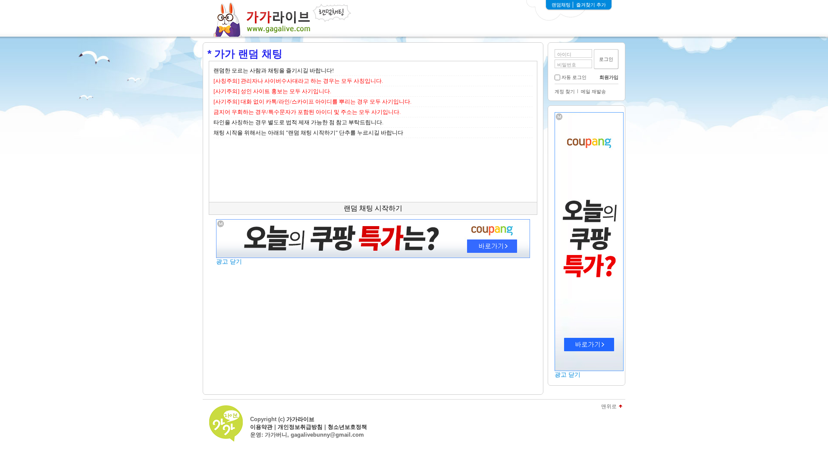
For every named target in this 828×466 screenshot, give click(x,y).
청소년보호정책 (347, 427)
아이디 (564, 54)
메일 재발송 (593, 91)
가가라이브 (300, 419)
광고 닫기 (567, 374)
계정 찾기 (565, 91)
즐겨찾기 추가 (591, 4)
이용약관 (261, 427)
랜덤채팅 (561, 4)
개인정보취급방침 (300, 427)
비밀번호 (566, 64)
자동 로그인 (573, 77)
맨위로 (609, 406)
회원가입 (608, 77)
